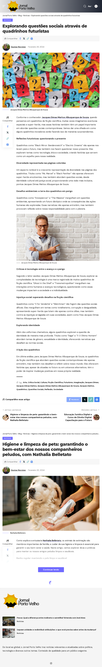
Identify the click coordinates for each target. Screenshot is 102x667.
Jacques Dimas (92, 382)
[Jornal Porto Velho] (21, 6)
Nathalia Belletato (52, 540)
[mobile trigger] (4, 6)
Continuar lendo (51, 569)
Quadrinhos (21, 389)
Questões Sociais (36, 389)
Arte (25, 382)
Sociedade (58, 389)
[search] (85, 6)
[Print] (31, 39)
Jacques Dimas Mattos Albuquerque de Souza (65, 117)
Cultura (43, 382)
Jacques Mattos (87, 386)
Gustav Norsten (18, 47)
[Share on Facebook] (20, 39)
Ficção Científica (55, 382)
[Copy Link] (28, 39)
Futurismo (68, 382)
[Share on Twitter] (24, 39)
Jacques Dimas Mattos (26, 386)
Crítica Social (33, 382)
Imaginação (79, 382)
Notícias (7, 20)
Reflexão (48, 389)
